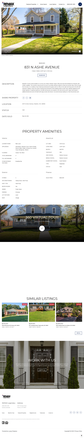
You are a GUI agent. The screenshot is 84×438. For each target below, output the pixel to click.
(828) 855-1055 (71, 4)
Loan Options (52, 4)
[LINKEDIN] (77, 412)
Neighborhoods (33, 412)
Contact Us (51, 412)
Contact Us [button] (42, 370)
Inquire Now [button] (42, 75)
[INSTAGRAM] (74, 412)
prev (6, 51)
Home (3, 412)
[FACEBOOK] (71, 412)
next (9, 51)
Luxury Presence (13, 431)
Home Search (43, 4)
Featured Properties (31, 4)
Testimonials (42, 412)
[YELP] (81, 412)
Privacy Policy (78, 431)
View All (78, 333)
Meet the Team (11, 412)
